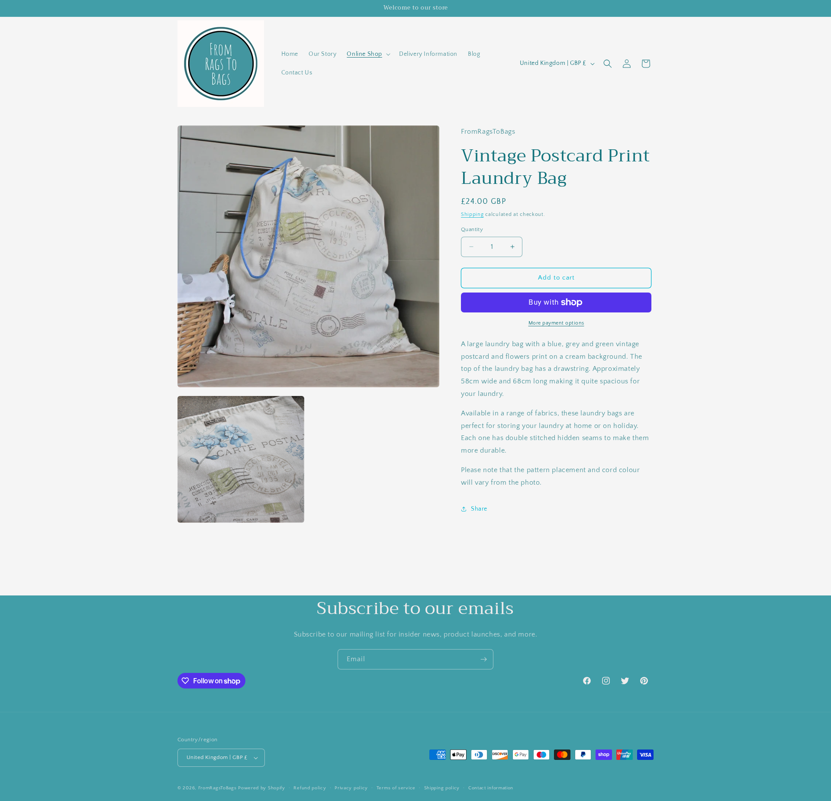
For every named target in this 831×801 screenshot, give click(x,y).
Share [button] (479, 508)
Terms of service (396, 788)
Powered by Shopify (261, 788)
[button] (367, 54)
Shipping (472, 214)
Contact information (490, 788)
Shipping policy (442, 788)
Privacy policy (351, 788)
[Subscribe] (483, 659)
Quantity (472, 229)
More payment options (556, 323)
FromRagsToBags (218, 788)
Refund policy (309, 788)
